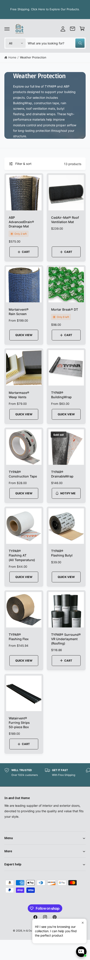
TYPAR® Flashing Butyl (62, 553)
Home (12, 57)
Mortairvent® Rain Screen (19, 312)
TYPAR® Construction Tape (23, 474)
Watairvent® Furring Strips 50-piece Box (19, 722)
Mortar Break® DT (64, 309)
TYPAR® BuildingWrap (61, 395)
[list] (45, 775)
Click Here (38, 9)
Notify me (67, 493)
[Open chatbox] (81, 951)
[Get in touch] (72, 28)
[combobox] (56, 43)
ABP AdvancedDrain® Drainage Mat (21, 222)
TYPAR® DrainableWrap (62, 474)
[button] (7, 28)
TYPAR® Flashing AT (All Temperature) (22, 555)
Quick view (23, 335)
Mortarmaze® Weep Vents (19, 395)
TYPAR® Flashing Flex (19, 637)
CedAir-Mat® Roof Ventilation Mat (65, 220)
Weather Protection (33, 57)
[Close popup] (82, 922)
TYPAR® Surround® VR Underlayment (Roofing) (66, 639)
